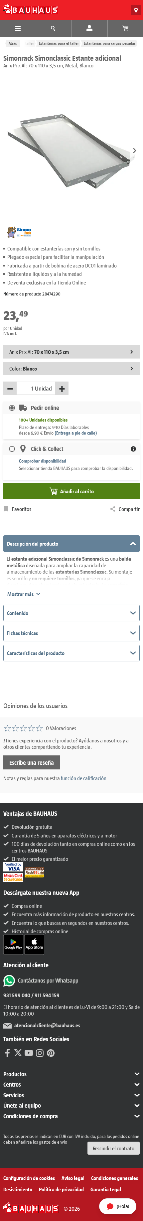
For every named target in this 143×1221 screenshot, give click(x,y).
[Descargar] (13, 944)
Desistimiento (17, 1189)
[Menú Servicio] (54, 28)
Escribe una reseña (31, 762)
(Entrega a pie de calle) (76, 433)
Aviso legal (73, 1178)
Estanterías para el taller (59, 43)
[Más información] (133, 449)
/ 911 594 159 (45, 995)
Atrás (13, 43)
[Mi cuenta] (89, 28)
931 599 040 (16, 995)
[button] (135, 151)
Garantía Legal (105, 1189)
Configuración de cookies (29, 1178)
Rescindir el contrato (113, 1148)
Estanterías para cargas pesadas (110, 43)
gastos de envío (53, 1142)
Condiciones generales (114, 1178)
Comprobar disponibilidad (42, 461)
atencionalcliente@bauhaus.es (47, 1025)
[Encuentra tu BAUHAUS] (136, 10)
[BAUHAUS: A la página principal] (30, 8)
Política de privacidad (61, 1189)
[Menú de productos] (18, 28)
